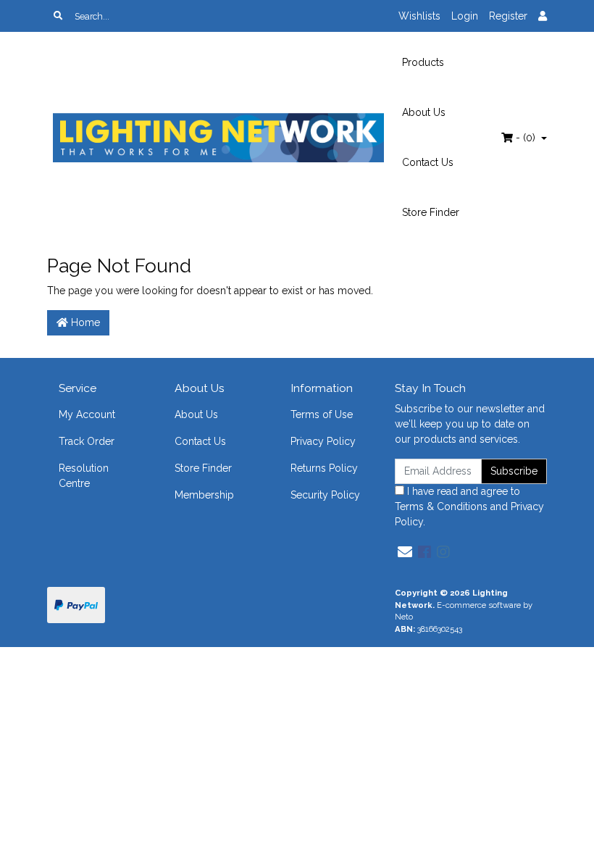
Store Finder (430, 212)
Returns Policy (324, 468)
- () (525, 137)
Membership (204, 495)
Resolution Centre (84, 475)
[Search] (58, 16)
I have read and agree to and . (469, 506)
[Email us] (405, 552)
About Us (424, 112)
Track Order (86, 441)
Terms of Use (321, 414)
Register (508, 16)
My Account (87, 414)
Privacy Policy (323, 441)
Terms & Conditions (441, 506)
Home (84, 322)
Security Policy (325, 495)
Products (423, 62)
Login (464, 16)
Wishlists (419, 16)
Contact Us (427, 162)
